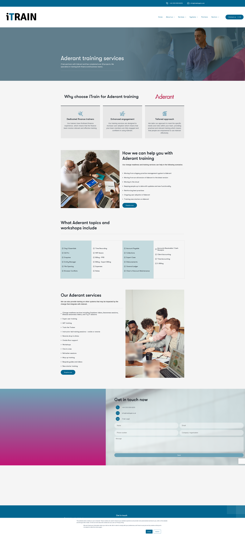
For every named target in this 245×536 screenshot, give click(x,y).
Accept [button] (149, 531)
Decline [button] (157, 531)
